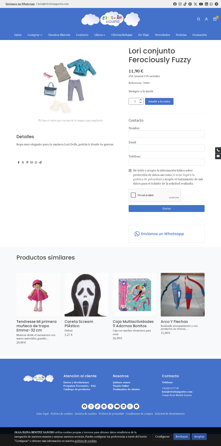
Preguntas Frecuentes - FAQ (80, 385)
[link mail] (218, 156)
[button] (35, 35)
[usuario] (206, 19)
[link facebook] (175, 4)
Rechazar (182, 436)
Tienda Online (121, 385)
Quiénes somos (121, 382)
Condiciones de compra (139, 413)
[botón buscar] (198, 19)
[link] (110, 18)
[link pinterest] (190, 4)
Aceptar (199, 436)
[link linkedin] (206, 4)
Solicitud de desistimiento (170, 413)
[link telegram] (216, 4)
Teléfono (135, 156)
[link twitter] (195, 4)
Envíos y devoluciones (76, 382)
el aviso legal (181, 175)
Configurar (162, 436)
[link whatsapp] (211, 4)
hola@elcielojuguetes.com (53, 4)
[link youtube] (201, 4)
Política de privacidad (111, 413)
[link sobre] (37, 377)
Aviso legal (42, 413)
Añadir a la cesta (159, 101)
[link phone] (218, 150)
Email (132, 142)
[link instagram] (180, 4)
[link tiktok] (185, 4)
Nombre (134, 128)
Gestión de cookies (86, 413)
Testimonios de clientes (126, 389)
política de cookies (86, 441)
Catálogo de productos (77, 389)
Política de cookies (62, 413)
